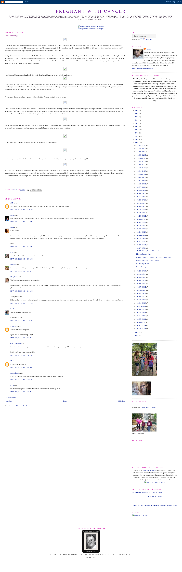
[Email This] (31, 190)
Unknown (13, 326)
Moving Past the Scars (143, 254)
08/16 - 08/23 (141, 206)
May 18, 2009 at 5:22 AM (21, 271)
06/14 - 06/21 (141, 235)
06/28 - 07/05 (141, 229)
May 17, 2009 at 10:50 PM (21, 209)
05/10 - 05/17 (141, 271)
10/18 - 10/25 (141, 177)
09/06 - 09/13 (141, 197)
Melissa (13, 264)
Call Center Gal (15, 343)
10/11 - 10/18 (141, 181)
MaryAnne (14, 277)
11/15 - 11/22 (141, 164)
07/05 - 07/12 (141, 225)
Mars (12, 227)
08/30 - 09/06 (141, 200)
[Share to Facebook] (38, 190)
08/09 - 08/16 (141, 209)
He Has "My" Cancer (143, 263)
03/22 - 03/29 (141, 293)
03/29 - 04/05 (141, 290)
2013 (137, 130)
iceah (12, 252)
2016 (137, 120)
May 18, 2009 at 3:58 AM (21, 259)
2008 (137, 332)
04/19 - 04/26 (141, 280)
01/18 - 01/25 (141, 322)
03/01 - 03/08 (141, 303)
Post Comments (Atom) (21, 406)
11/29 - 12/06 (141, 158)
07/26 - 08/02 (141, 216)
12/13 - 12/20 (141, 152)
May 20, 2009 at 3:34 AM (21, 367)
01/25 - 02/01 (141, 319)
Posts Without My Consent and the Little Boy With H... (154, 257)
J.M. (11, 203)
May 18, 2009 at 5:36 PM (21, 355)
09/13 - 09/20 (141, 193)
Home (65, 401)
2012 (137, 133)
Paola (12, 215)
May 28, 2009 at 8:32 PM (21, 392)
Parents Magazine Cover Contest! (147, 260)
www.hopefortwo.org (149, 470)
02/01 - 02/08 (141, 316)
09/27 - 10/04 (141, 187)
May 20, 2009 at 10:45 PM (21, 379)
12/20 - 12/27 (141, 148)
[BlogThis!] (33, 190)
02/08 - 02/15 (141, 312)
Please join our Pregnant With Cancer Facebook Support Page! (155, 505)
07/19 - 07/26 (141, 219)
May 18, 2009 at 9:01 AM (21, 291)
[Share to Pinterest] (40, 190)
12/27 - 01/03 (141, 145)
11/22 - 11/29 (141, 161)
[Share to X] (36, 190)
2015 (137, 123)
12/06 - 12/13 (141, 155)
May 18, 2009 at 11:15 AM (22, 303)
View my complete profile (142, 69)
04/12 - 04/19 (141, 284)
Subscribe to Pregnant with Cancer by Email (147, 492)
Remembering (141, 267)
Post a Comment (10, 397)
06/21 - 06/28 (141, 232)
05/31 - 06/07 (141, 242)
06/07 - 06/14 (141, 238)
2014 (137, 126)
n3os (12, 385)
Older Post (121, 401)
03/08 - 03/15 (141, 300)
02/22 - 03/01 (141, 306)
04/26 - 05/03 (141, 277)
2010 (137, 139)
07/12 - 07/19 (141, 222)
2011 (137, 136)
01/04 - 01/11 (141, 329)
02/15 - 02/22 (141, 309)
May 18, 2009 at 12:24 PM (21, 320)
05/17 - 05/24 (141, 248)
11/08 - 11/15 (141, 168)
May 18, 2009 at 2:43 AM (21, 247)
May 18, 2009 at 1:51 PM (21, 338)
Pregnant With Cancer (148, 407)
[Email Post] (28, 190)
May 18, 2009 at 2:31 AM (21, 222)
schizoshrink (14, 373)
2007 (137, 336)
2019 (137, 113)
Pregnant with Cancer (91, 11)
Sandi (15, 190)
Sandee (12, 309)
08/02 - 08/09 (141, 213)
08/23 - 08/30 (141, 203)
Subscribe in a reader (155, 496)
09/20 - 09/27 (141, 190)
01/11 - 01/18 (141, 325)
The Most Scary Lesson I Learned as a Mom (150, 251)
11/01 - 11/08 (141, 171)
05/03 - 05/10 (141, 274)
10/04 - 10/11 (141, 184)
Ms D (12, 361)
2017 (137, 117)
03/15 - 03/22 (141, 296)
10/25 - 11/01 (141, 174)
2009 (137, 142)
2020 (137, 110)
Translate (148, 39)
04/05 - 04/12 (141, 287)
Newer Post (8, 401)
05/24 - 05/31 (141, 245)
